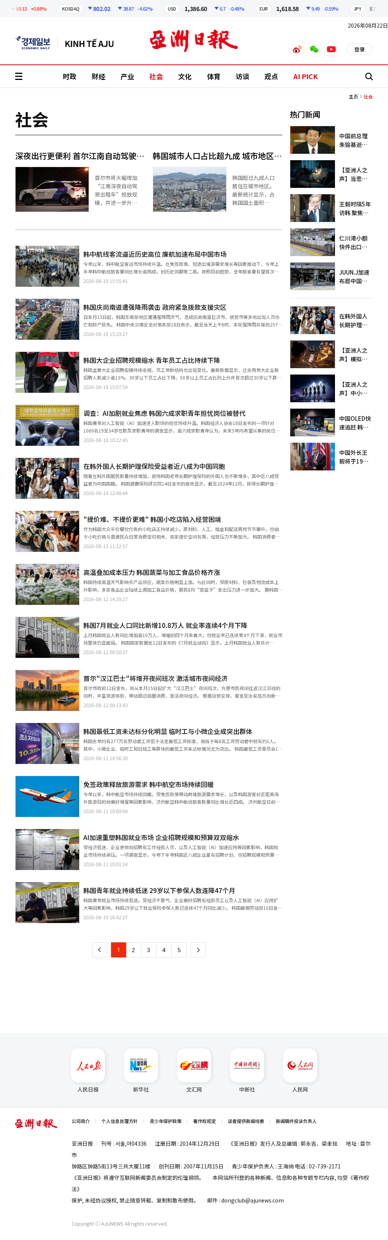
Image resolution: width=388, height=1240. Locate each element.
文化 (185, 76)
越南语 (93, 42)
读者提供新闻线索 (246, 1121)
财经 (98, 76)
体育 (214, 76)
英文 (36, 42)
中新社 (247, 1089)
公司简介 (81, 1121)
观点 (271, 76)
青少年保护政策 (165, 1121)
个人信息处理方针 (120, 1121)
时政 (70, 76)
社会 (156, 76)
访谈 (242, 76)
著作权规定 (204, 1121)
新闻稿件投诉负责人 (296, 1121)
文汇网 (194, 1089)
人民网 (300, 1089)
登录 (359, 49)
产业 (127, 76)
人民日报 (88, 1089)
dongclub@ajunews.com (252, 1200)
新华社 (141, 1089)
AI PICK (305, 76)
